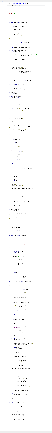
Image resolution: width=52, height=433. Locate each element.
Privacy (7, 431)
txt (48, 431)
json (50, 431)
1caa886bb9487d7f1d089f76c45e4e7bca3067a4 (19, 3)
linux (10, 3)
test (29, 3)
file (23, 5)
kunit (8, 3)
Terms (9, 431)
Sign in (50, 1)
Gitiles (4, 431)
